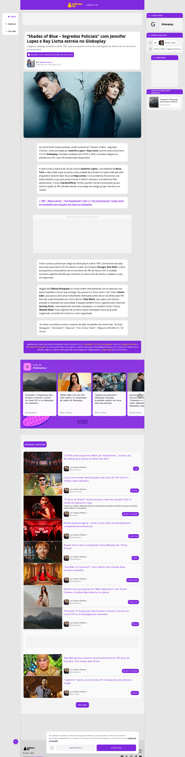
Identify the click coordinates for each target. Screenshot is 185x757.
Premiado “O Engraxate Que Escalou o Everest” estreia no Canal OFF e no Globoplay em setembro (96, 612)
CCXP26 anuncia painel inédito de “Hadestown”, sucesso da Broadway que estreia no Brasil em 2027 (97, 457)
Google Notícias (128, 344)
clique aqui (106, 349)
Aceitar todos (116, 748)
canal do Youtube (37, 347)
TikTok (96, 344)
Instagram (108, 344)
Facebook (88, 344)
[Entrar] (15, 741)
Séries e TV (92, 4)
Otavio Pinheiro (80, 467)
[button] (139, 396)
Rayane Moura (46, 62)
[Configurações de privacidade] (52, 748)
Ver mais (82, 704)
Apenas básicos (75, 748)
